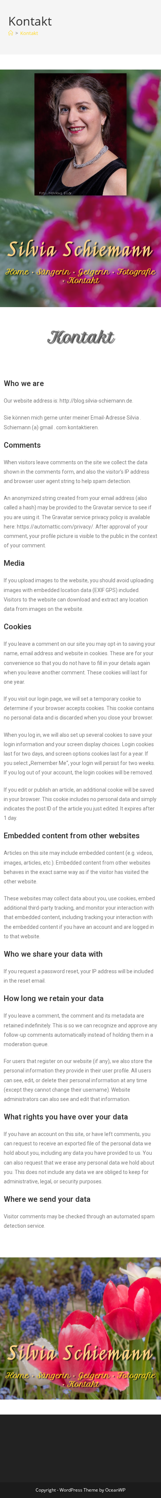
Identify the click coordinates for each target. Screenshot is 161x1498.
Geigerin (93, 271)
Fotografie (136, 271)
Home (17, 271)
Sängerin (53, 271)
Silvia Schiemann (80, 250)
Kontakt (29, 33)
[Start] (10, 33)
